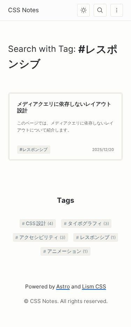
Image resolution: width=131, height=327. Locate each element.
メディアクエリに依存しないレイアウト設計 (64, 107)
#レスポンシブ (34, 149)
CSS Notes (23, 10)
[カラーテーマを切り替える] (83, 10)
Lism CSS (94, 286)
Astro (63, 286)
